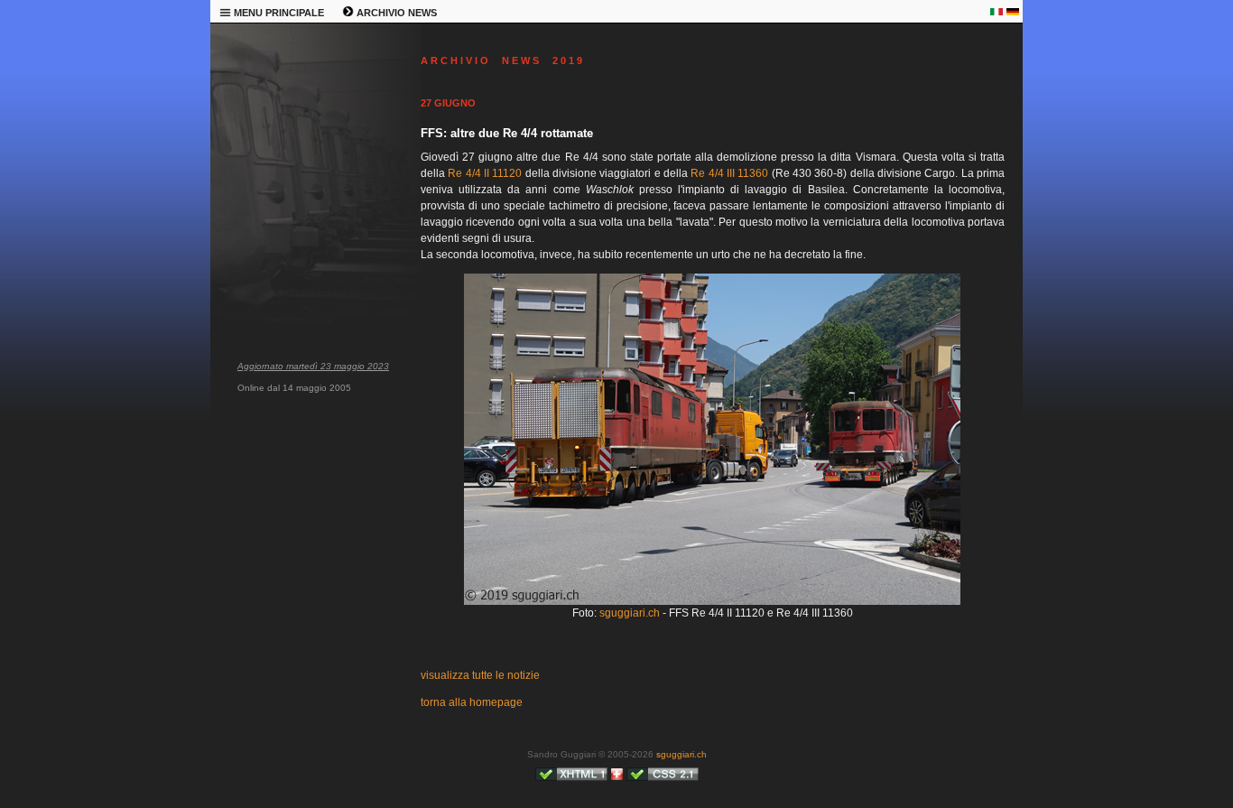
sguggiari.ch (629, 613)
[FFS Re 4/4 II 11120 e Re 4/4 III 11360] (712, 601)
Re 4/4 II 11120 (485, 173)
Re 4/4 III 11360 (729, 173)
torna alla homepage (472, 702)
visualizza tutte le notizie (480, 675)
